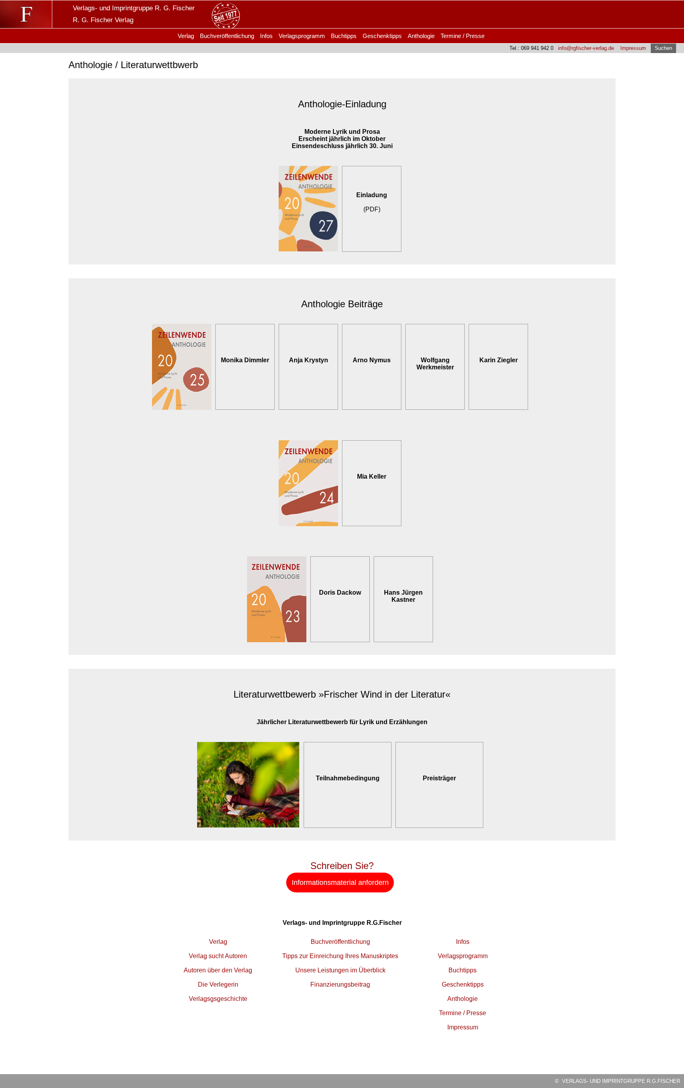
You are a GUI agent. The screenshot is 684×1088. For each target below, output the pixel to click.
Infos (266, 35)
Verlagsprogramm (302, 35)
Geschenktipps (382, 35)
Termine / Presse (462, 35)
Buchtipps (344, 35)
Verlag (186, 35)
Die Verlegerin (218, 984)
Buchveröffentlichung (227, 35)
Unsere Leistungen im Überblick (340, 970)
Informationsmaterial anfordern (340, 882)
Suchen (663, 48)
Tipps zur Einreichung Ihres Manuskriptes (340, 956)
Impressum (633, 48)
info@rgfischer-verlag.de (586, 48)
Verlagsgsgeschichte (218, 998)
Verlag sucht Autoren (218, 956)
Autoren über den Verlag (218, 970)
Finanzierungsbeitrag (340, 984)
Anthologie (421, 35)
